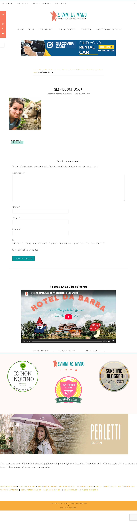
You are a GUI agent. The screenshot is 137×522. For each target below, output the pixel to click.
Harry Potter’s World (30, 490)
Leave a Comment (82, 94)
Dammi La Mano (68, 16)
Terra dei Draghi (67, 486)
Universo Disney (85, 486)
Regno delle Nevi (126, 486)
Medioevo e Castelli (47, 486)
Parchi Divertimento (105, 486)
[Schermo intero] (113, 341)
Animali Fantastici (9, 490)
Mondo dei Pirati (27, 486)
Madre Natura (70, 490)
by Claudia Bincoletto (68, 508)
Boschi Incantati (8, 486)
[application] (68, 316)
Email (16, 218)
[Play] (24, 341)
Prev (15, 142)
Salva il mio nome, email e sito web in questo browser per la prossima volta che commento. (58, 243)
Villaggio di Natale (88, 490)
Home (35, 70)
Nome (16, 207)
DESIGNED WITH (81, 503)
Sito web (16, 229)
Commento (18, 173)
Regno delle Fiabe (52, 490)
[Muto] (109, 341)
